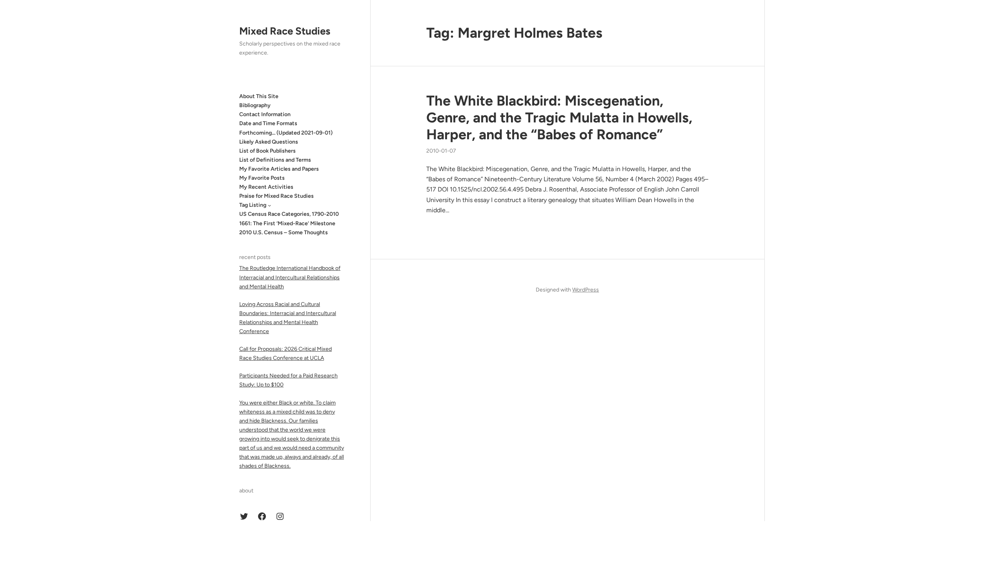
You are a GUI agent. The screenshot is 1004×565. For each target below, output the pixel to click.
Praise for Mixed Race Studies (276, 196)
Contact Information (265, 114)
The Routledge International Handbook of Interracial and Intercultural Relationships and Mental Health (289, 277)
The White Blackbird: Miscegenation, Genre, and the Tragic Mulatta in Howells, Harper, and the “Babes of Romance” (559, 117)
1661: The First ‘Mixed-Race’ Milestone (287, 223)
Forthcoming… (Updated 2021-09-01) (286, 132)
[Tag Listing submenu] (269, 205)
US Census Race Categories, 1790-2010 (289, 214)
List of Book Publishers (267, 151)
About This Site (258, 96)
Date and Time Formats (268, 123)
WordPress (585, 289)
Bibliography (255, 105)
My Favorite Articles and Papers (279, 169)
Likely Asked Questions (268, 142)
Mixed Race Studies (284, 31)
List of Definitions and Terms (275, 160)
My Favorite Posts (262, 178)
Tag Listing (252, 205)
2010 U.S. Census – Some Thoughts (283, 232)
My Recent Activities (266, 187)
